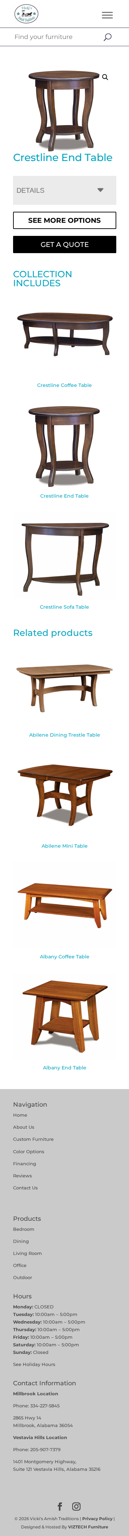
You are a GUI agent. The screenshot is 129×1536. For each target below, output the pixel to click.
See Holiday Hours (34, 1364)
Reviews (22, 1175)
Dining (21, 1241)
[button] (105, 77)
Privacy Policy (97, 1518)
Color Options (28, 1151)
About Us (23, 1127)
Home (20, 1115)
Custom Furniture (33, 1139)
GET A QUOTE (65, 244)
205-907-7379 (45, 1449)
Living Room (27, 1253)
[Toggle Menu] (107, 15)
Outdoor (22, 1277)
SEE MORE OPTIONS (64, 220)
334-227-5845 (45, 1405)
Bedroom (23, 1229)
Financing (24, 1163)
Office (19, 1265)
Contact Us (25, 1187)
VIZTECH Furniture (88, 1526)
